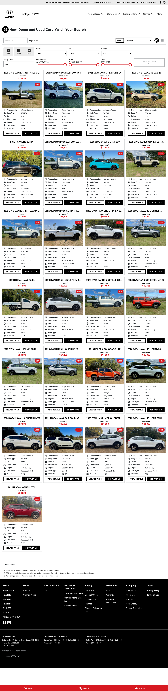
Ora (45, 590)
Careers (130, 599)
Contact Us (31, 133)
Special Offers (130, 13)
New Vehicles (94, 13)
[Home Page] (9, 14)
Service (146, 13)
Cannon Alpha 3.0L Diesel (73, 599)
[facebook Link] (160, 2)
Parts (108, 590)
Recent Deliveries (134, 608)
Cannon (26, 590)
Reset (120, 40)
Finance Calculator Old (93, 610)
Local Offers (90, 599)
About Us (130, 594)
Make (38, 48)
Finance (88, 603)
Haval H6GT (8, 599)
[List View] (162, 40)
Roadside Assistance (111, 601)
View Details (12, 133)
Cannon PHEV (70, 605)
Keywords (33, 40)
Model (71, 48)
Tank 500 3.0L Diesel (74, 593)
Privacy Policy (153, 590)
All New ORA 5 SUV (12, 616)
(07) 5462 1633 (13, 643)
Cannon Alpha (29, 594)
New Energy (131, 603)
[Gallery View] (156, 40)
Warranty (110, 594)
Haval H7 (7, 603)
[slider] (65, 64)
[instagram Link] (164, 2)
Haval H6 (7, 594)
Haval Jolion (8, 590)
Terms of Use (153, 594)
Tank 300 (7, 608)
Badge (104, 48)
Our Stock (112, 13)
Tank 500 (7, 612)
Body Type (8, 59)
